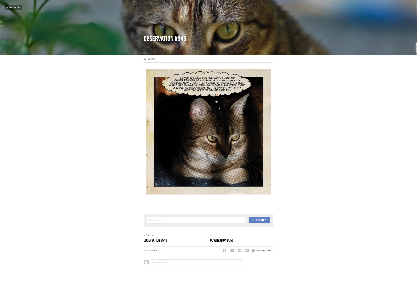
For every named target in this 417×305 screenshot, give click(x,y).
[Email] (247, 250)
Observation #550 (222, 240)
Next (212, 235)
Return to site (15, 7)
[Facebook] (224, 250)
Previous (149, 235)
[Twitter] (232, 250)
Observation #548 (155, 240)
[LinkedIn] (239, 250)
